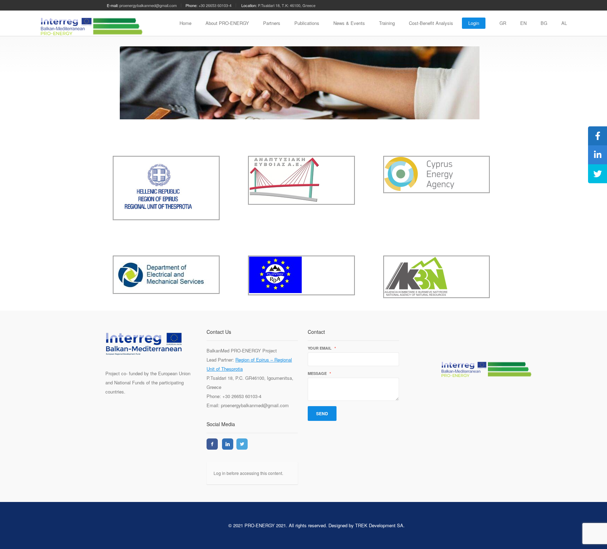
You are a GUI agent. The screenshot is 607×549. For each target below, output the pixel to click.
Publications (306, 23)
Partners (271, 23)
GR (503, 23)
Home (185, 23)
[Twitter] (242, 444)
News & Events (349, 23)
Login (473, 23)
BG (544, 23)
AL (564, 23)
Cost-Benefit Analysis (431, 23)
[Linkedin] (227, 444)
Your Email (322, 348)
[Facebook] (212, 444)
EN (523, 23)
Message (319, 373)
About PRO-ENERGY (227, 23)
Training (387, 23)
